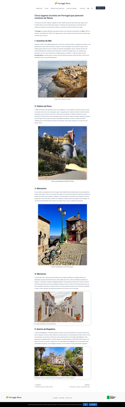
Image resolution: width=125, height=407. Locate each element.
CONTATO (82, 8)
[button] (77, 8)
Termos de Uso (68, 397)
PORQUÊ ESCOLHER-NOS (57, 8)
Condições (55, 397)
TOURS (46, 8)
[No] (123, 404)
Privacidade (61, 397)
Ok (85, 404)
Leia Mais (93, 404)
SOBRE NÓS (39, 8)
